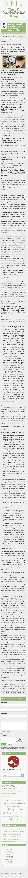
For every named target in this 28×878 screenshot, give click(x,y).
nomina (7, 692)
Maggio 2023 (8, 856)
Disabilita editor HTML (7, 731)
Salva (4, 744)
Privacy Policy (3, 874)
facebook (17, 809)
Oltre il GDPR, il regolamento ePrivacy (11, 834)
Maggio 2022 (8, 859)
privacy (17, 815)
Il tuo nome (4, 702)
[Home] (14, 4)
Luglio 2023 (8, 854)
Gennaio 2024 (8, 849)
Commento (4, 719)
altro (3, 865)
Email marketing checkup (8, 788)
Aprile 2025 (8, 848)
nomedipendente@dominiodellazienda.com (11, 117)
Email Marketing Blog (14, 9)
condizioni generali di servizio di (10, 428)
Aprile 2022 (8, 861)
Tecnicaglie (5, 796)
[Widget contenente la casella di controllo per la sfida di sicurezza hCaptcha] (12, 740)
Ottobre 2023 (8, 853)
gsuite (24, 692)
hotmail (14, 813)
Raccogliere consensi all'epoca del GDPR (12, 839)
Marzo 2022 (8, 862)
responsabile (13, 692)
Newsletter (16, 635)
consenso (7, 803)
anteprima (6, 800)
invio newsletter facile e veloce (14, 771)
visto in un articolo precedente (17, 145)
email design (11, 806)
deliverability (16, 803)
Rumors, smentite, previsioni (9, 793)
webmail (12, 819)
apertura (16, 254)
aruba (22, 694)
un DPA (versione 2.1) (6, 420)
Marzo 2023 (8, 857)
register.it (17, 694)
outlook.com (10, 694)
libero (18, 813)
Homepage (4, 713)
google (9, 813)
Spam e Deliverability (7, 795)
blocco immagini (19, 801)
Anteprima (10, 744)
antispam (11, 800)
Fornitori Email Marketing (8, 790)
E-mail (3, 708)
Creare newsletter (6, 785)
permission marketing (8, 816)
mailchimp (23, 813)
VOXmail (19, 769)
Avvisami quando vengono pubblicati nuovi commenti (13, 734)
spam (23, 816)
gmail (19, 692)
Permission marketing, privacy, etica (16, 32)
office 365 (4, 694)
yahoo (17, 819)
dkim (23, 803)
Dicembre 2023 (9, 851)
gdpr (3, 692)
